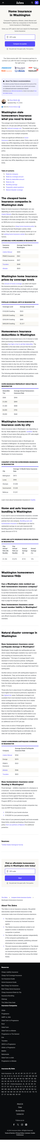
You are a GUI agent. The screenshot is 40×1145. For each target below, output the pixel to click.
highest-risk (7, 695)
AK (16, 1073)
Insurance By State (8, 1069)
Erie (2, 1037)
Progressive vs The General (10, 1034)
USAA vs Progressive (8, 1047)
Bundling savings (11, 185)
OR (8, 1081)
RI (13, 1081)
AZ (19, 1073)
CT (30, 1073)
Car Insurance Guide (8, 979)
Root (3, 1024)
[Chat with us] (37, 2)
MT (12, 1079)
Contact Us (20, 1114)
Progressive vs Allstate (8, 1061)
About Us (20, 1104)
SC (16, 1081)
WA (35, 1081)
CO (27, 1073)
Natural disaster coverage (14, 190)
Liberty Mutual (6, 214)
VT (30, 1081)
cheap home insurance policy (24, 226)
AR (22, 1073)
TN (21, 1081)
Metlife (3, 1051)
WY (8, 1084)
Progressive (5, 1014)
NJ (23, 1079)
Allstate (5, 268)
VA (32, 1081)
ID (10, 1076)
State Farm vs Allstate (8, 1031)
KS (19, 1076)
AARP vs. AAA (6, 1017)
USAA (3, 1010)
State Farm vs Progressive (10, 1020)
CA (24, 1073)
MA (33, 1076)
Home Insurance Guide (8, 982)
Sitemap (4, 999)
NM (26, 1079)
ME (27, 1076)
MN (2, 1079)
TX (24, 1081)
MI (36, 1076)
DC (33, 1073)
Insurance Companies (9, 1005)
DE (35, 1073)
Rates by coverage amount (14, 177)
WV (2, 1084)
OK (5, 1081)
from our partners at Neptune (15, 825)
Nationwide (5, 1054)
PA (11, 1081)
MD (30, 1076)
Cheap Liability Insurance (9, 972)
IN (14, 1076)
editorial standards (16, 91)
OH (2, 1081)
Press (20, 1107)
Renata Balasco (13, 107)
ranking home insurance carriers (14, 234)
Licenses (27, 1133)
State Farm (5, 1027)
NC (32, 1079)
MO (9, 1079)
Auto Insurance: (6, 1073)
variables (29, 431)
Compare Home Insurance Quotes (21, 897)
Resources (5, 967)
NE (15, 1079)
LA (24, 1076)
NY (29, 1079)
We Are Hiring (20, 1111)
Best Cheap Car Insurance (9, 986)
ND (35, 1079)
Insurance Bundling (7, 996)
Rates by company (12, 174)
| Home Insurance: (16, 1084)
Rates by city (10, 182)
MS (6, 1079)
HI (7, 1076)
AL (13, 1073)
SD (19, 1081)
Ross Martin (14, 100)
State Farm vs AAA (7, 1058)
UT (27, 1081)
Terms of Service (10, 1133)
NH (21, 1079)
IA (16, 1076)
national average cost (14, 128)
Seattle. (33, 500)
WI (5, 1084)
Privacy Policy (20, 1133)
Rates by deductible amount (15, 179)
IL (12, 1076)
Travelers (6, 264)
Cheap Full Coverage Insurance (11, 975)
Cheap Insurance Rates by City (11, 992)
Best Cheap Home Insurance (10, 989)
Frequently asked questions (15, 187)
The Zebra (4, 897)
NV (18, 1079)
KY (22, 1076)
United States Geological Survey (12, 845)
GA (5, 1076)
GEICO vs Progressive (8, 1044)
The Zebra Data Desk (8, 1002)
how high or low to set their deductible (20, 344)
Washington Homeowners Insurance (12, 900)
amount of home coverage (13, 284)
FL (2, 1076)
